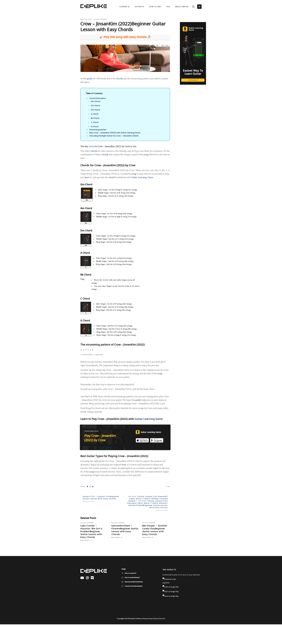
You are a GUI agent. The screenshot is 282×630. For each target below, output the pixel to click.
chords (119, 78)
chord (91, 146)
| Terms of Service (159, 619)
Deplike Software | (136, 619)
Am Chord (95, 105)
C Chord (94, 122)
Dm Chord (95, 110)
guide (89, 78)
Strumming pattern (97, 129)
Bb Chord (95, 118)
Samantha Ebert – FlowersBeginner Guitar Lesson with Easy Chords (124, 530)
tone (124, 464)
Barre (96, 280)
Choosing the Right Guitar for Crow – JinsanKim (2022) (114, 136)
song (146, 154)
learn (87, 177)
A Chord (94, 114)
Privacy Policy (147, 619)
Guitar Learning (100, 19)
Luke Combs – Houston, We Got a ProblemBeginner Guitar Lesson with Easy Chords (91, 531)
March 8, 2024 (86, 19)
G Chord (94, 126)
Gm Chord (95, 101)
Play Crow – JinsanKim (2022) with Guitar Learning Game (114, 132)
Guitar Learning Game (142, 177)
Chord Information (97, 98)
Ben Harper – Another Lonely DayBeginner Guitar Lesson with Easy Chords (154, 530)
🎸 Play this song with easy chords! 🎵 (125, 37)
